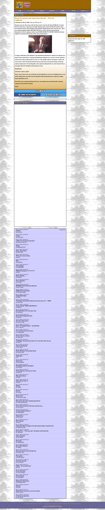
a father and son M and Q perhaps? (25, 240)
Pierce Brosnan (20, 476)
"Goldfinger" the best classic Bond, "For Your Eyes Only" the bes (33, 341)
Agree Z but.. (19, 361)
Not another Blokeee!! (22, 446)
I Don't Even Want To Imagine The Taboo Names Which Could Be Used (34, 426)
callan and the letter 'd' (22, 381)
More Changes (20, 421)
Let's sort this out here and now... (25, 331)
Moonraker (19, 441)
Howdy (18, 245)
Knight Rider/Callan (21, 295)
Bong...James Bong (21, 250)
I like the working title (21, 346)
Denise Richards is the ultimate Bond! (26, 351)
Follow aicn (40, 91)
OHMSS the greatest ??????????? (25, 270)
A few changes (20, 265)
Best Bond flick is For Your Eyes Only (26, 310)
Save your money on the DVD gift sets (26, 451)
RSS (45, 505)
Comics (62, 11)
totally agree (19, 356)
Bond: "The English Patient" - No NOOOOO (27, 326)
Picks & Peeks (43, 503)
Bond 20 (18, 486)
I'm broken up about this (22, 496)
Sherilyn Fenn (19, 416)
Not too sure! (19, 396)
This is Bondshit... (21, 280)
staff (40, 22)
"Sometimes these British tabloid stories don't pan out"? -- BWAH (33, 300)
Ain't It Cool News (27, 5)
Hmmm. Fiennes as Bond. (23, 336)
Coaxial (41, 11)
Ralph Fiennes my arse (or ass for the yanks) (28, 491)
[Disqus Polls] (40, 124)
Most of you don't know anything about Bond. (28, 401)
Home (19, 11)
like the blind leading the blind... (24, 315)
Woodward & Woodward (22, 481)
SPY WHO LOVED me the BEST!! (25, 366)
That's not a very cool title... (23, 255)
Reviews (52, 11)
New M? (18, 391)
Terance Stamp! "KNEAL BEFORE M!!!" (26, 305)
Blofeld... (18, 386)
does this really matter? (22, 321)
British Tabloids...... (21, 275)
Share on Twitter (54, 95)
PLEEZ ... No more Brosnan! (23, 466)
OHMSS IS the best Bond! (23, 290)
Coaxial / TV (36, 503)
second (18, 235)
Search (83, 11)
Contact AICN (58, 505)
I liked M (18, 230)
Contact (73, 11)
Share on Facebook (28, 95)
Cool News (30, 11)
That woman (19, 456)
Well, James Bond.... (21, 376)
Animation (57, 503)
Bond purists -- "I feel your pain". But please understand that (32, 431)
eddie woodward (20, 436)
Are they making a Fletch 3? (23, 411)
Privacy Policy (50, 505)
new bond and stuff (21, 461)
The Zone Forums (77, 503)
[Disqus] (40, 164)
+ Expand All (62, 229)
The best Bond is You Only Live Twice (26, 371)
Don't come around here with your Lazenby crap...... (30, 406)
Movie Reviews (50, 503)
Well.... (17, 260)
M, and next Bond (20, 471)
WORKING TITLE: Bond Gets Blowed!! (26, 285)
